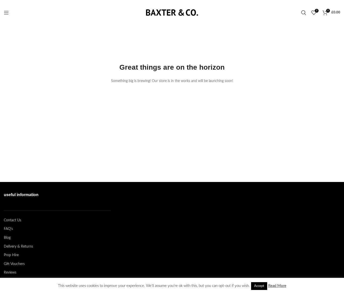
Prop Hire (11, 255)
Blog (7, 237)
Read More (277, 286)
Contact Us (12, 220)
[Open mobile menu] (6, 13)
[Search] (304, 13)
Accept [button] (259, 286)
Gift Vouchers (14, 264)
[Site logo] (172, 12)
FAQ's (8, 229)
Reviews (10, 272)
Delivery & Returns (18, 246)
